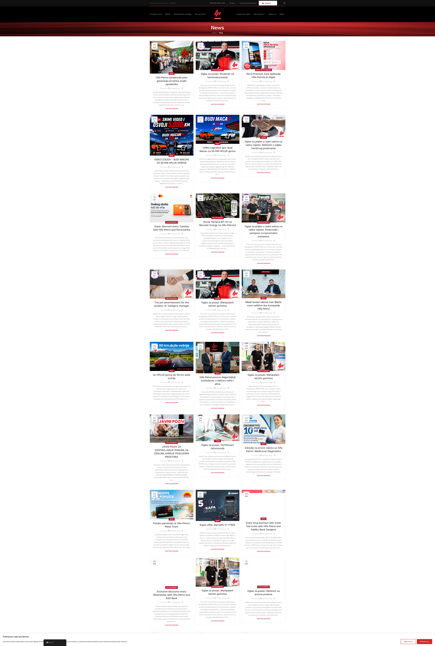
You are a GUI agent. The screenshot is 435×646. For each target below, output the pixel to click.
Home (214, 33)
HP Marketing (175, 88)
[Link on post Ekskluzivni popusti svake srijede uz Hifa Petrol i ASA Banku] (171, 573)
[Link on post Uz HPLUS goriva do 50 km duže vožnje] (171, 356)
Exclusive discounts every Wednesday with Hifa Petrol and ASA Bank (171, 595)
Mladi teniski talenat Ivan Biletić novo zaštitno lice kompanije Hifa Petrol (263, 305)
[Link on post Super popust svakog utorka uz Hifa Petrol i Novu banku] (171, 207)
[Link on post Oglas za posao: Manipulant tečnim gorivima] (263, 356)
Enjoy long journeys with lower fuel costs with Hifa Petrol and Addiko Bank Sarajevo (263, 526)
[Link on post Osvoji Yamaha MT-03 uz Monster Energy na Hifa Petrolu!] (217, 205)
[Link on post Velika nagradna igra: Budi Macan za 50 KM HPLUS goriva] (217, 129)
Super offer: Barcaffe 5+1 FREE (217, 524)
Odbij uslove (408, 641)
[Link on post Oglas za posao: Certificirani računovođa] (217, 427)
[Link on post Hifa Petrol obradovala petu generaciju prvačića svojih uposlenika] (171, 57)
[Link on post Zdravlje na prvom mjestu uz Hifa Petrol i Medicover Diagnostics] (263, 429)
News (171, 73)
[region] (217, 639)
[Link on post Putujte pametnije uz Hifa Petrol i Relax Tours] (171, 504)
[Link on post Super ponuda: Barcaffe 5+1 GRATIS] (217, 505)
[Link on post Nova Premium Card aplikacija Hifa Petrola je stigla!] (263, 55)
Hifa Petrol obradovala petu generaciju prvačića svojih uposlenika (171, 81)
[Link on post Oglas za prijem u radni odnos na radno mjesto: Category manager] (171, 284)
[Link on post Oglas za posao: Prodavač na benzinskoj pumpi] (217, 55)
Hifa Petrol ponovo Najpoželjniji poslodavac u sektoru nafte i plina (218, 380)
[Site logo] (218, 14)
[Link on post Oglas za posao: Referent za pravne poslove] (263, 572)
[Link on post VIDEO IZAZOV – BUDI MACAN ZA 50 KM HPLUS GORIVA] (171, 135)
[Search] (284, 3)
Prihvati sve (424, 641)
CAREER (263, 137)
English (267, 3)
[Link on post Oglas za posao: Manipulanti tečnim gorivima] (217, 284)
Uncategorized (217, 70)
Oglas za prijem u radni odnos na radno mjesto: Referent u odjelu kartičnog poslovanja (263, 145)
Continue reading (171, 108)
